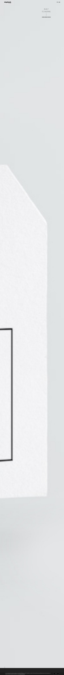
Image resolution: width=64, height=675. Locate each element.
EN (57, 2)
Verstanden (56, 673)
